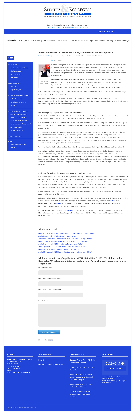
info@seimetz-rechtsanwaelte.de (76, 28)
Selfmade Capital (16, 127)
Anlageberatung (16, 99)
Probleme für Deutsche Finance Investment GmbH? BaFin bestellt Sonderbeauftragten (81, 377)
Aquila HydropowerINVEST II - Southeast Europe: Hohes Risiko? (60, 244)
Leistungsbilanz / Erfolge (19, 68)
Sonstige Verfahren (17, 130)
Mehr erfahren (107, 383)
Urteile (112, 201)
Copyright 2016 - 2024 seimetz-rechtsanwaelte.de (21, 408)
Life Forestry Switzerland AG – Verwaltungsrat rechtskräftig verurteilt (80, 394)
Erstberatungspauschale (64, 210)
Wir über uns (12, 65)
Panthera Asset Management (20, 124)
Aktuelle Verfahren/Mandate (18, 111)
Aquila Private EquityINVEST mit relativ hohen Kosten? (57, 236)
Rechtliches (14, 87)
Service (10, 141)
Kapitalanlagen (49, 56)
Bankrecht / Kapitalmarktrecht (18, 96)
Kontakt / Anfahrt (105, 32)
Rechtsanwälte (15, 74)
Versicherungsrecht (15, 136)
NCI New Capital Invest (18, 121)
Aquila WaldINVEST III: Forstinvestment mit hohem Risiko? (58, 249)
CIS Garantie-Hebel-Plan (18, 114)
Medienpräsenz (16, 71)
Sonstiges (13, 105)
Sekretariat (14, 77)
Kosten (12, 147)
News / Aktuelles (14, 83)
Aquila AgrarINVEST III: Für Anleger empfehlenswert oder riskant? (61, 247)
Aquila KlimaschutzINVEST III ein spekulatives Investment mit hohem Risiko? (65, 252)
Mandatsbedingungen (18, 144)
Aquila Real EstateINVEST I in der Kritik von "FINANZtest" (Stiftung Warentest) (65, 239)
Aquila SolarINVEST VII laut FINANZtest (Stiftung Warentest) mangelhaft (63, 241)
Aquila (51, 340)
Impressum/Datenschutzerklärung (50, 364)
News (57, 56)
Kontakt (41, 360)
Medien (58, 203)
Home (40, 56)
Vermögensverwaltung (18, 102)
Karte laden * (114, 368)
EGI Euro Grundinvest (18, 118)
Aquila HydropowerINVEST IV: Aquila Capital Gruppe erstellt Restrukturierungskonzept (68, 233)
